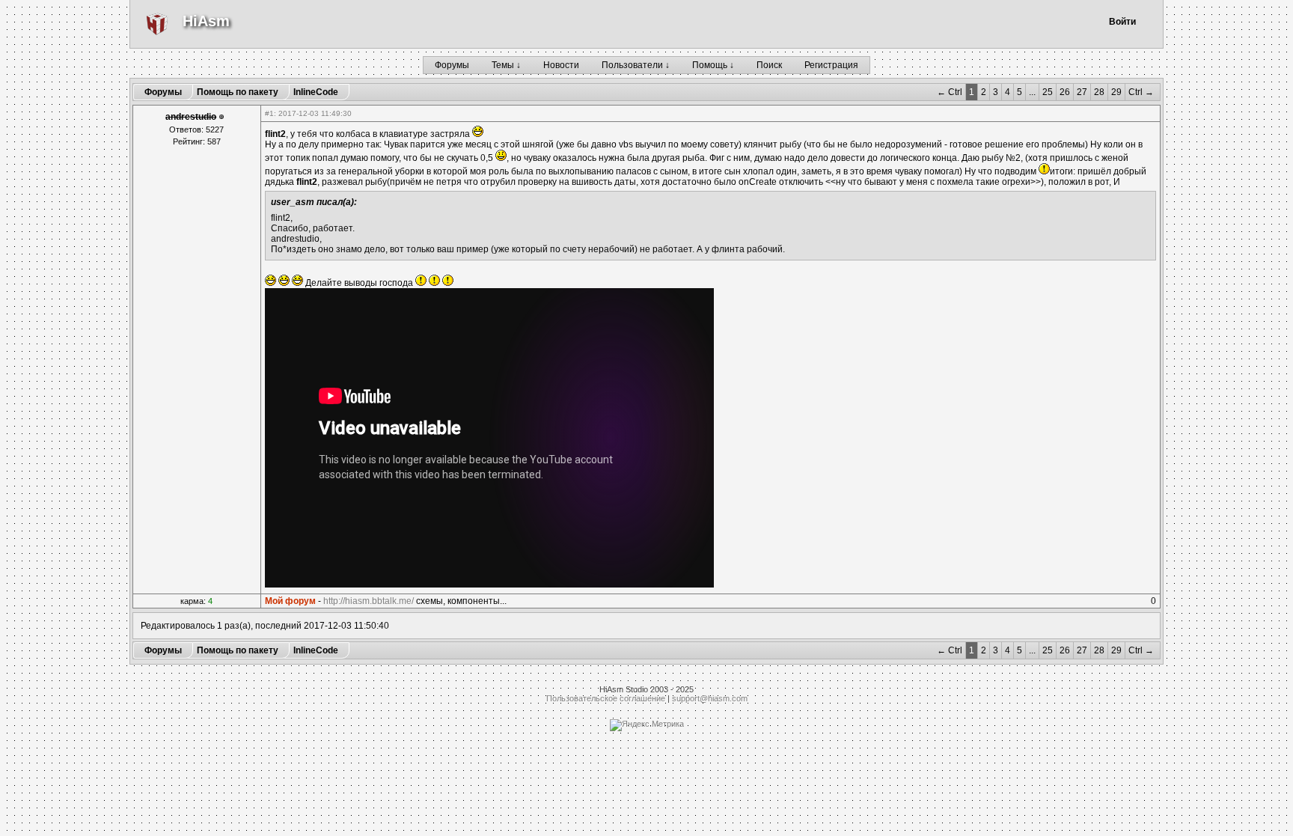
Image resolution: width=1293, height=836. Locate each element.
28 (1099, 92)
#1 (269, 113)
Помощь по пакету (237, 92)
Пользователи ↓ (636, 65)
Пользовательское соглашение (605, 698)
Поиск (769, 65)
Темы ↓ (506, 65)
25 (1047, 92)
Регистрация (831, 65)
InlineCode (315, 92)
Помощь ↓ (713, 65)
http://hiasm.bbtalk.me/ (368, 601)
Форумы (452, 65)
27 (1082, 92)
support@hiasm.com (710, 698)
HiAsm (206, 21)
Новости (561, 65)
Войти (1122, 21)
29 (1116, 92)
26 (1065, 92)
